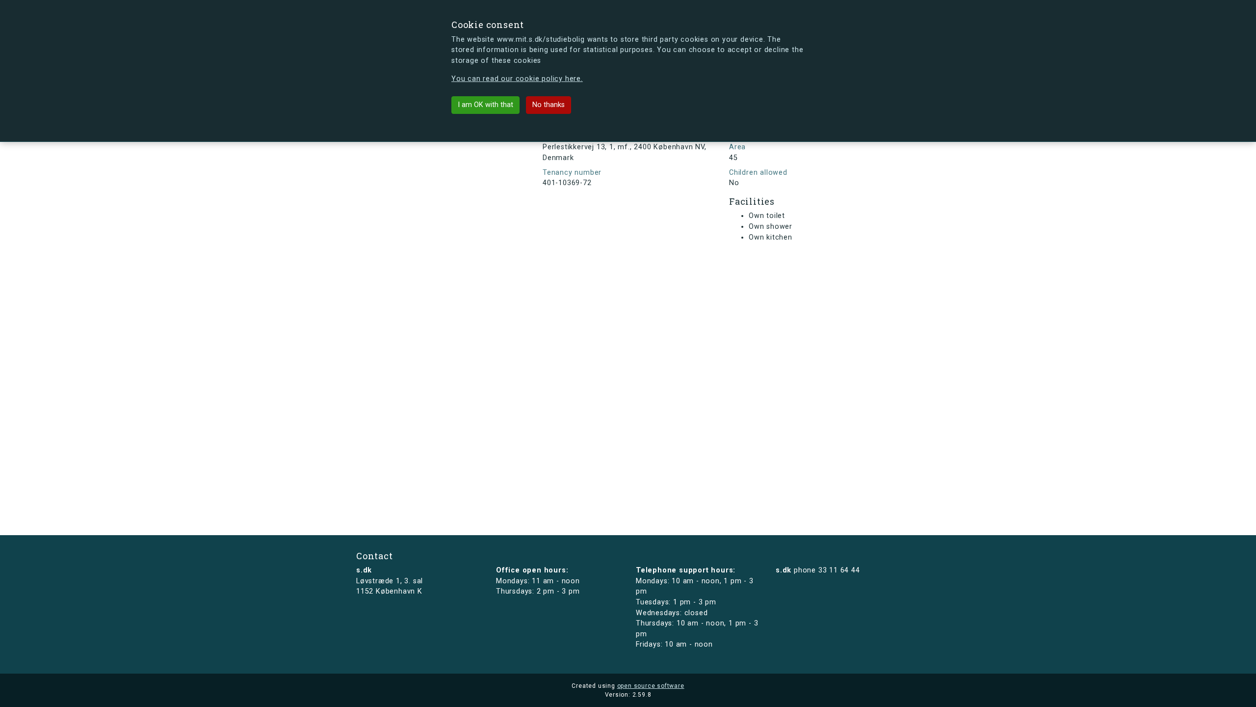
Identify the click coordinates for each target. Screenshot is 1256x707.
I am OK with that (485, 105)
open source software (650, 685)
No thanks (548, 105)
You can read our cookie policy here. (517, 79)
